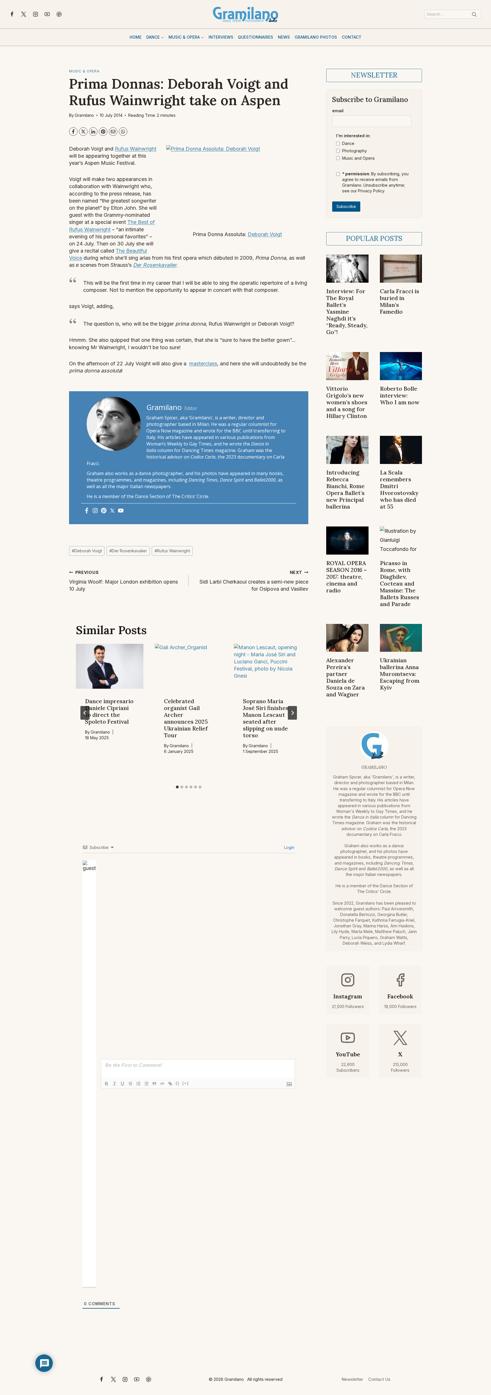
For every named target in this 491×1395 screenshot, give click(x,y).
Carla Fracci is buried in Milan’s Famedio (399, 301)
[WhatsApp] (123, 131)
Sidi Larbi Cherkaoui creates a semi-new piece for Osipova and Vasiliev (253, 581)
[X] (23, 14)
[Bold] (107, 1083)
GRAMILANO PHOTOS (316, 37)
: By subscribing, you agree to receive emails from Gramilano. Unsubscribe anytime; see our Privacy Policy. (375, 182)
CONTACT (351, 37)
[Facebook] (12, 14)
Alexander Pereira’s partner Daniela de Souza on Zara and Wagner (345, 677)
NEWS (284, 37)
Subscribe (346, 206)
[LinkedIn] (93, 131)
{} (178, 1083)
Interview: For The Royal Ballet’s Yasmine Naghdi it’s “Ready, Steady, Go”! (346, 312)
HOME (136, 37)
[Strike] (130, 1083)
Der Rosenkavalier (155, 265)
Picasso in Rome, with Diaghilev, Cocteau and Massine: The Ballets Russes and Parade (399, 583)
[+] (185, 1083)
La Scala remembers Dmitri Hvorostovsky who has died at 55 (399, 489)
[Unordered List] (146, 1083)
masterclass (203, 364)
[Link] (170, 1083)
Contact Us (379, 1379)
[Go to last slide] (85, 713)
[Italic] (114, 1083)
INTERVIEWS (221, 37)
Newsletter (352, 1379)
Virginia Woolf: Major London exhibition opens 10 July (123, 581)
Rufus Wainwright (135, 149)
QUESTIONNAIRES (255, 37)
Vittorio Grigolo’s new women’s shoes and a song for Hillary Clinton (346, 402)
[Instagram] (35, 14)
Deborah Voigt (265, 234)
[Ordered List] (138, 1083)
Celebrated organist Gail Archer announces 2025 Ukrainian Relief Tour (186, 718)
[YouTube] (47, 14)
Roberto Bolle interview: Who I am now (399, 395)
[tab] (177, 787)
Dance (348, 143)
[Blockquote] (154, 1083)
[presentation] (109, 666)
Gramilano (84, 115)
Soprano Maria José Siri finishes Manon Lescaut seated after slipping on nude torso (265, 718)
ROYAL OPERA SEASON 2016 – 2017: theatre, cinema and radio (346, 576)
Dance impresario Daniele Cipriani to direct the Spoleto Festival (109, 711)
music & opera (84, 71)
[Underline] (122, 1083)
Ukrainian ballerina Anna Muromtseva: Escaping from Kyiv (399, 674)
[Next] (292, 713)
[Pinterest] (59, 14)
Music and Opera (358, 158)
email (338, 110)
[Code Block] (162, 1083)
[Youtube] (121, 511)
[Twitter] (112, 511)
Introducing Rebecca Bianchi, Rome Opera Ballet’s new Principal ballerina (345, 489)
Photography (354, 150)
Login (288, 847)
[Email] (113, 131)
